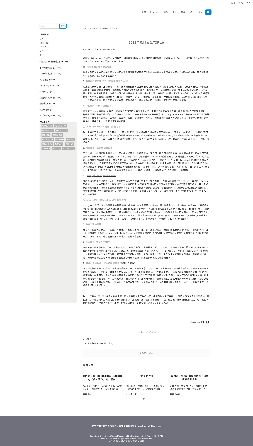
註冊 (233, 2)
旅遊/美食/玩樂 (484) (50, 97)
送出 (63, 26)
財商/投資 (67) (47, 91)
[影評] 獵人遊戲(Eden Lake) (101, 175)
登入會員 (108, 343)
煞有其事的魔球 (93, 224)
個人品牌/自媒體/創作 (108, 49)
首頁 (85, 28)
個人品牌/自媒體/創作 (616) (55, 61)
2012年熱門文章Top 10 (107, 28)
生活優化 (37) (47, 130)
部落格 (92, 28)
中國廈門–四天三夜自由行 (99, 105)
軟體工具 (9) (47, 126)
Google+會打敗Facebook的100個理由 (106, 199)
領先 (41, 39)
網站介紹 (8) (47, 144)
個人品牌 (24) (47, 139)
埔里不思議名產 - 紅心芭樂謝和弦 (102, 263)
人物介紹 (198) (47, 79)
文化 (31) (46, 135)
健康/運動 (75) (47, 109)
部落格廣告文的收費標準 (99, 66)
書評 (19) (60, 139)
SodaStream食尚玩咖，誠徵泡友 (103, 126)
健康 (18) (69, 144)
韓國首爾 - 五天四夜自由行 (99, 147)
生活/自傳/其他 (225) (50, 115)
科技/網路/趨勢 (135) (50, 73)
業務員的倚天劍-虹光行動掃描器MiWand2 (107, 81)
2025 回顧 (44, 42)
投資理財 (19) (61, 130)
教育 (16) (59, 144)
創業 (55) (70, 139)
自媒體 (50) (57, 135)
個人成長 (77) (60, 126)
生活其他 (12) (68, 148)
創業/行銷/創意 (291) (50, 67)
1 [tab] (144, 399)
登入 (240, 2)
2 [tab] (148, 399)
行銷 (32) (56, 148)
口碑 (41, 50)
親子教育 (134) (47, 103)
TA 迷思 (43, 46)
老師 (41, 54)
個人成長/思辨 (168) (50, 85)
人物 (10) (46, 148)
